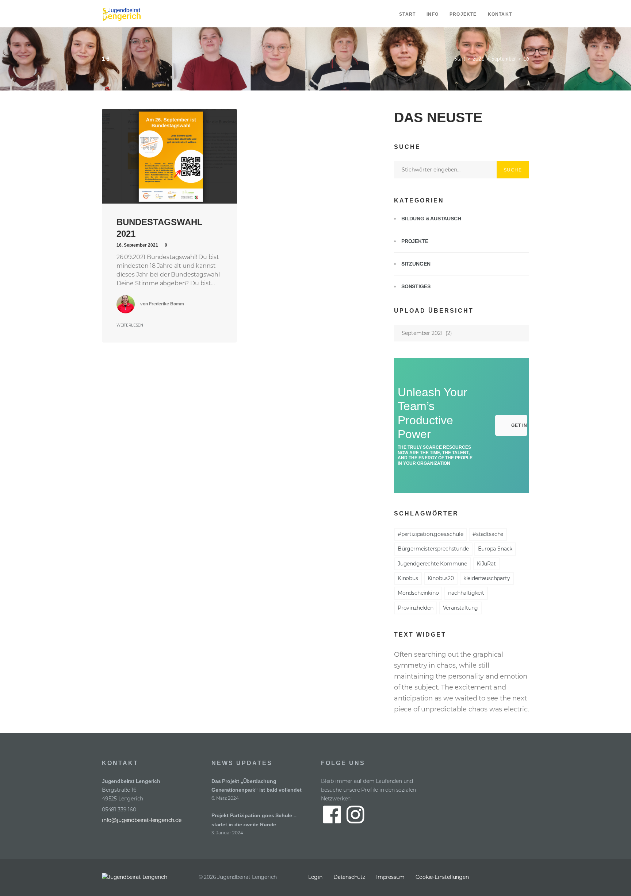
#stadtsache (488, 534)
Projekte (463, 14)
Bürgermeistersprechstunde (433, 548)
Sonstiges (415, 286)
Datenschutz (349, 877)
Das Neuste (438, 117)
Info (433, 14)
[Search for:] (445, 169)
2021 (478, 59)
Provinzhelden (415, 608)
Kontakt (500, 14)
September (504, 59)
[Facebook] (506, 877)
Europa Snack (495, 548)
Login (315, 877)
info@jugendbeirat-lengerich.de (141, 820)
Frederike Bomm (166, 303)
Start (407, 14)
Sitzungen (415, 264)
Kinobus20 (441, 578)
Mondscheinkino (418, 593)
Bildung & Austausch (431, 218)
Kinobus (408, 578)
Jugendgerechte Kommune (432, 563)
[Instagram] (523, 877)
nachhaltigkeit (466, 593)
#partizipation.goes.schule (430, 534)
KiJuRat (486, 563)
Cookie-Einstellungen (442, 877)
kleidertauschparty (486, 578)
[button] (511, 425)
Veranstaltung (460, 608)
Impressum (390, 877)
